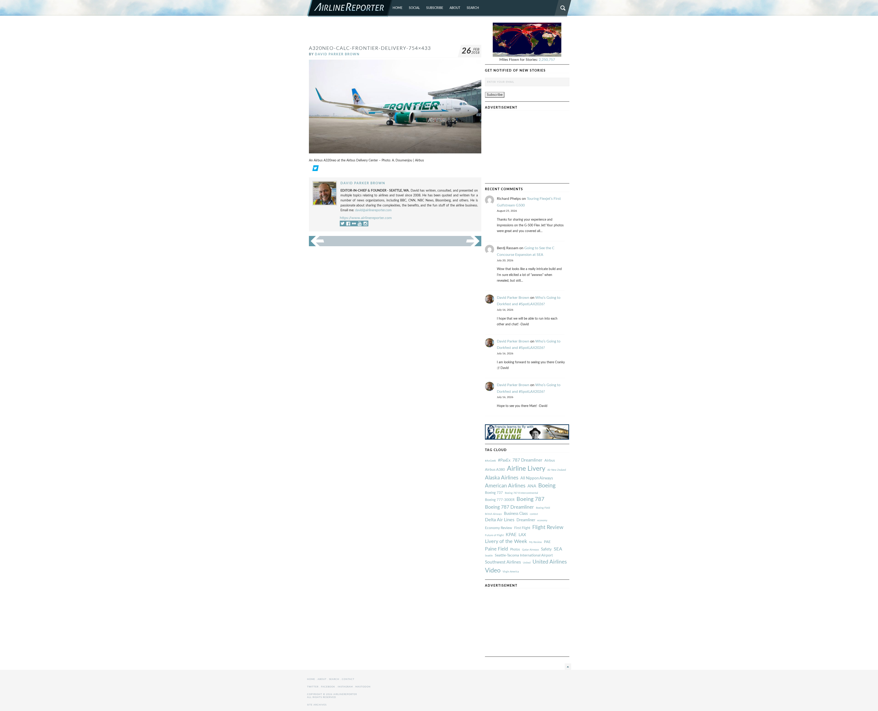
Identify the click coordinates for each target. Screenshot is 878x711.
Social (414, 8)
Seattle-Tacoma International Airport (524, 555)
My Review (535, 542)
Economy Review (498, 528)
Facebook (328, 687)
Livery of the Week (506, 541)
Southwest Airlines (503, 562)
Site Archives (317, 705)
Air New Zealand (556, 470)
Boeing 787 (530, 499)
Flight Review (547, 527)
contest (534, 514)
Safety (546, 549)
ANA (531, 486)
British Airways (493, 514)
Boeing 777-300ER (499, 500)
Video (493, 570)
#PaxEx (504, 460)
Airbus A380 (495, 469)
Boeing (547, 486)
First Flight (522, 528)
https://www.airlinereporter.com (366, 218)
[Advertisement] (395, 33)
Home (397, 8)
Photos (515, 549)
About (455, 8)
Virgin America (511, 571)
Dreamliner (526, 520)
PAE (547, 542)
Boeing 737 (494, 492)
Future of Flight (494, 535)
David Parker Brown (337, 54)
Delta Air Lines (499, 520)
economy (542, 520)
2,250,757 (547, 59)
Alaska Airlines (501, 477)
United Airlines (550, 561)
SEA (558, 549)
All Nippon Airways (536, 478)
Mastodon (363, 687)
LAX (522, 535)
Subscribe (434, 8)
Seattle (489, 555)
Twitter (313, 687)
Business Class (516, 514)
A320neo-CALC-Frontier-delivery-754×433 (370, 48)
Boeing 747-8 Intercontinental (521, 493)
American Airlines (505, 485)
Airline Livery (526, 468)
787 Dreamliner (527, 460)
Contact (348, 679)
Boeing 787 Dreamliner (509, 507)
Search (473, 8)
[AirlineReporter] (349, 8)
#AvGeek (490, 461)
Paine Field (496, 549)
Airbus (549, 460)
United (526, 562)
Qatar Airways (530, 549)
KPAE (511, 534)
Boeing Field (543, 508)
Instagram (345, 687)
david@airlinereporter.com (373, 210)
